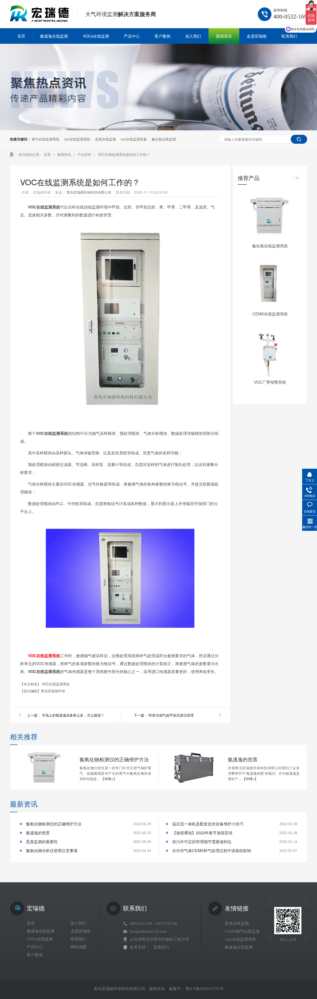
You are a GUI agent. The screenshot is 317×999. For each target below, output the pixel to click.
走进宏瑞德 (80, 931)
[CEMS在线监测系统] (270, 284)
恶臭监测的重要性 (42, 841)
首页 (48, 154)
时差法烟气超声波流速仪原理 (171, 715)
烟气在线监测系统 (45, 139)
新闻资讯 (64, 154)
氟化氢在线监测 (164, 139)
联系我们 (78, 939)
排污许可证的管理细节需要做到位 (202, 841)
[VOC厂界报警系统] (270, 352)
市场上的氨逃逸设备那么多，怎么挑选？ (73, 715)
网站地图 (78, 947)
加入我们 (78, 923)
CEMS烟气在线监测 (242, 931)
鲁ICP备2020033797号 (205, 989)
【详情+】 (109, 778)
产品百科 (85, 154)
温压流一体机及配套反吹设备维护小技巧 (207, 824)
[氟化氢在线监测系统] (270, 216)
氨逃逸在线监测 (40, 931)
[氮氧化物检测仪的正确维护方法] (44, 767)
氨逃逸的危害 (243, 759)
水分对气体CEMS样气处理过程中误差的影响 (211, 850)
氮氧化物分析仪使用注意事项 (52, 850)
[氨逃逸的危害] (193, 767)
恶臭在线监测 (105, 139)
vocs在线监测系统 (240, 939)
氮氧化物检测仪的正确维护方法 (114, 759)
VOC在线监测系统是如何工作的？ (124, 154)
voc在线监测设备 (134, 139)
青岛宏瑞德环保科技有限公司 (89, 192)
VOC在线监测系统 (56, 683)
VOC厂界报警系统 (270, 382)
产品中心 (35, 947)
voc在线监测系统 (77, 139)
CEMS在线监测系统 (270, 314)
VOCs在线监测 (40, 939)
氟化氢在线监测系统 (270, 246)
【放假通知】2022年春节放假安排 (202, 833)
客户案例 (35, 955)
